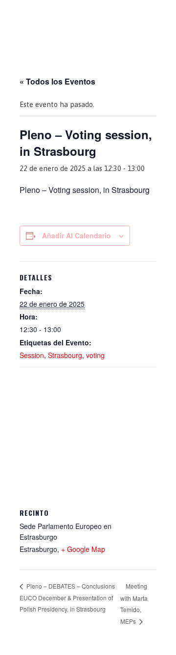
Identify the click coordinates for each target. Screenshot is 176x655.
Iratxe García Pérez (88, 16)
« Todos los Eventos (57, 81)
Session (32, 355)
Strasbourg (65, 355)
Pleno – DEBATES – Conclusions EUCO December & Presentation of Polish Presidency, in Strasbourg (67, 597)
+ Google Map (83, 549)
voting (95, 355)
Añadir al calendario (76, 235)
